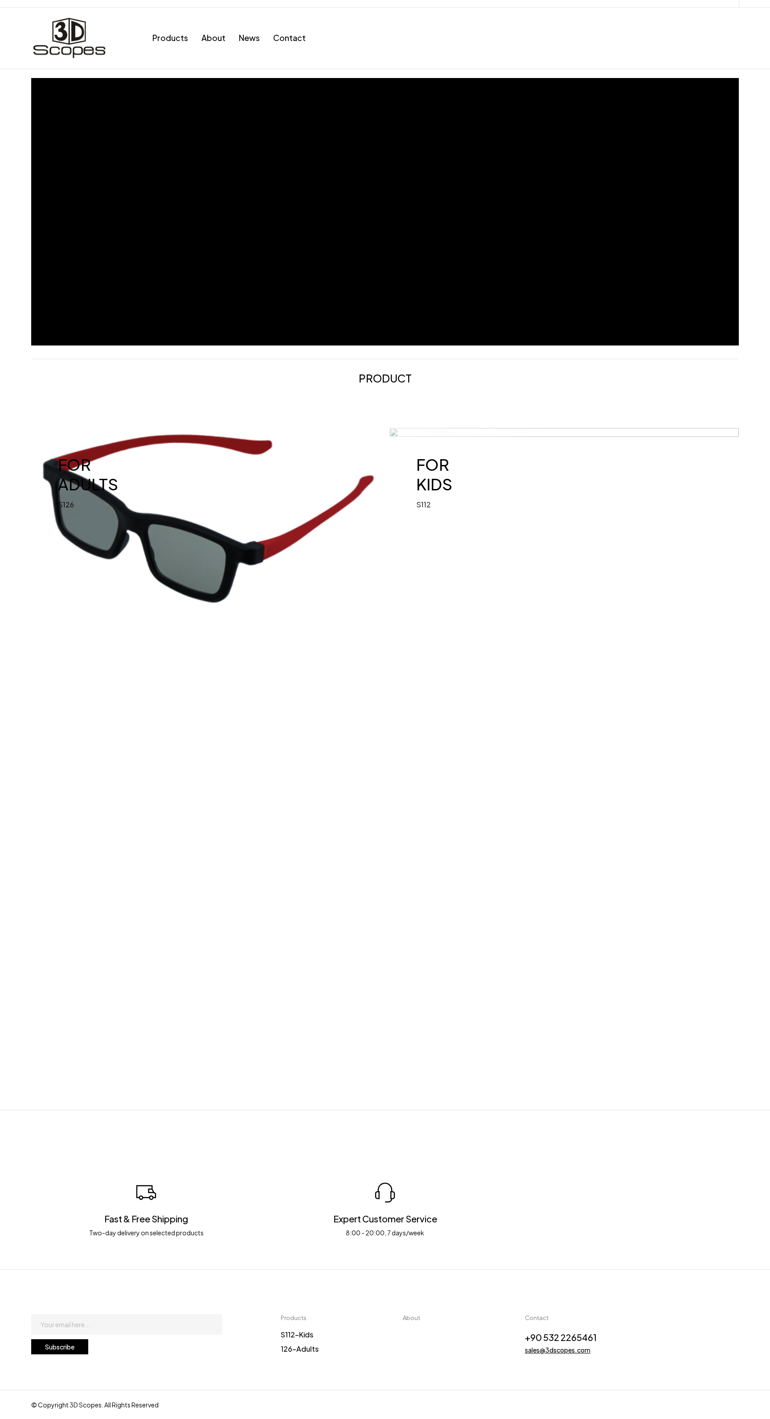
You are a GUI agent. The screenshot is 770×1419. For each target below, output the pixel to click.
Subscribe (59, 1347)
